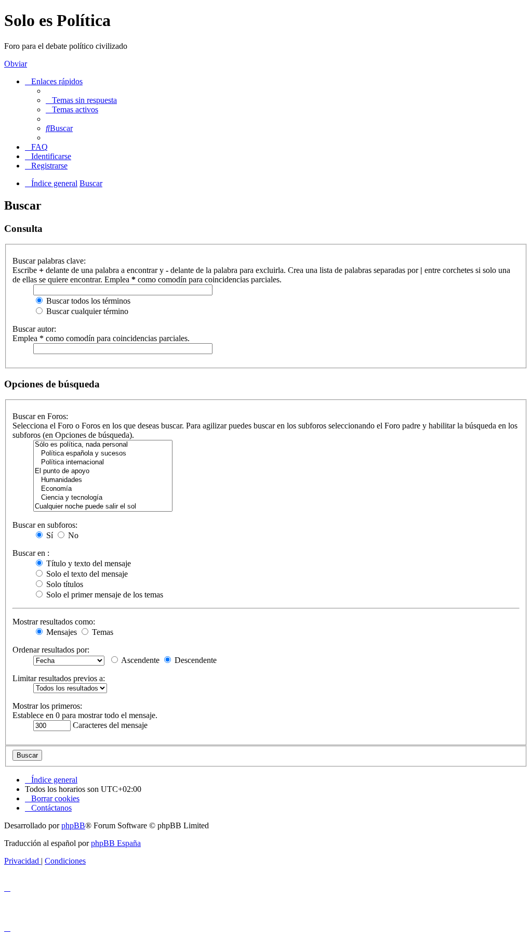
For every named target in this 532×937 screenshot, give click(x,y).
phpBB (73, 825)
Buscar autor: (34, 328)
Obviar (15, 63)
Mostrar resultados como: (53, 621)
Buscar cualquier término (86, 311)
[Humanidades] (103, 480)
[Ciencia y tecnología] (103, 497)
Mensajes (60, 632)
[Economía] (103, 489)
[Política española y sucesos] (103, 453)
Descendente (194, 660)
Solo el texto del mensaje (86, 573)
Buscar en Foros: (40, 416)
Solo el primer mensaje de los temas (103, 594)
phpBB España (116, 843)
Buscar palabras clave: (49, 260)
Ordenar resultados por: (50, 649)
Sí (48, 535)
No (72, 535)
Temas (101, 632)
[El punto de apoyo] (103, 471)
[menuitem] (81, 100)
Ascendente (139, 660)
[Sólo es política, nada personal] (103, 444)
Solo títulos (63, 584)
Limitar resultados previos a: (58, 678)
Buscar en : (30, 553)
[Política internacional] (103, 462)
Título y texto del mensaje (87, 563)
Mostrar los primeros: (47, 705)
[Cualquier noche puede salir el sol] (103, 506)
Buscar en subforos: (44, 524)
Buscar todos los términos (87, 300)
